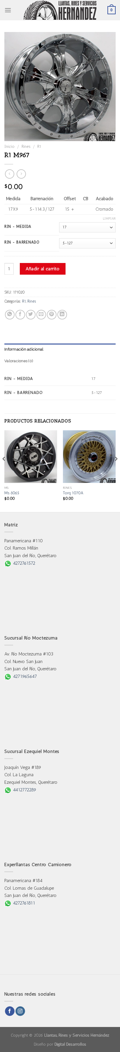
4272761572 (23, 563)
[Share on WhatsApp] (10, 314)
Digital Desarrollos (70, 1044)
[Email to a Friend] (41, 314)
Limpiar (109, 219)
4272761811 (23, 903)
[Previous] (4, 470)
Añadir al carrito (42, 268)
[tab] (60, 349)
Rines (26, 146)
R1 (39, 146)
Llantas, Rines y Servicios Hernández (76, 1035)
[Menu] (7, 10)
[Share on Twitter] (31, 314)
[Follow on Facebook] (10, 1011)
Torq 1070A (73, 493)
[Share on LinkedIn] (62, 314)
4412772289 (23, 789)
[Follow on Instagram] (20, 1011)
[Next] (116, 470)
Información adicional (23, 349)
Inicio (9, 146)
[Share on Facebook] (20, 314)
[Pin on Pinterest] (52, 314)
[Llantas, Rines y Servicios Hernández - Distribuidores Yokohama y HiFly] (60, 10)
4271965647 (24, 676)
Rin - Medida (17, 227)
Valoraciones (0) (18, 361)
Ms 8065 (11, 493)
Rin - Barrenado (22, 242)
